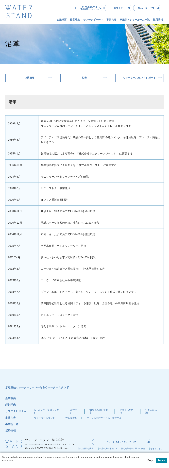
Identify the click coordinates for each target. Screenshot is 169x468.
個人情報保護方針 (86, 448)
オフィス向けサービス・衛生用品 (104, 418)
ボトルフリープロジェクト (46, 411)
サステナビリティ (16, 411)
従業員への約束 (127, 411)
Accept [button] (161, 460)
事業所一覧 (11, 424)
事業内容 (10, 417)
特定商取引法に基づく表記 (133, 448)
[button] (2, 464)
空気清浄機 (71, 418)
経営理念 (10, 404)
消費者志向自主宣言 (98, 411)
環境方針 (73, 411)
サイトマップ (156, 449)
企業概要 (10, 398)
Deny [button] (150, 460)
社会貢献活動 (151, 411)
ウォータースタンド (44, 418)
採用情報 (10, 430)
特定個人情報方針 (108, 448)
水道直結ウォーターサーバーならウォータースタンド (37, 387)
